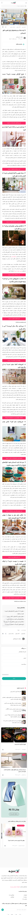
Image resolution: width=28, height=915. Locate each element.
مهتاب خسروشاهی (19, 37)
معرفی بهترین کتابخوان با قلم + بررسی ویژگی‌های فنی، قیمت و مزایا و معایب (15, 618)
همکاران (12, 897)
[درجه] (14, 3)
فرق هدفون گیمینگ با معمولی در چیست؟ (14, 624)
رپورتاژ (24, 729)
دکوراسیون (24, 27)
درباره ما (25, 897)
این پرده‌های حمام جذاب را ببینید (14, 123)
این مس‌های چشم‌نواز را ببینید (14, 169)
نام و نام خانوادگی (22, 652)
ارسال (14, 678)
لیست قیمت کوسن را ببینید (14, 318)
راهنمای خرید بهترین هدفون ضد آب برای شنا (14, 622)
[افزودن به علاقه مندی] (2, 27)
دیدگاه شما (23, 664)
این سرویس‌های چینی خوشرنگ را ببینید (14, 511)
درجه (18, 630)
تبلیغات (25, 895)
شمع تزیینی (13, 256)
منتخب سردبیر (12, 27)
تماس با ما (25, 899)
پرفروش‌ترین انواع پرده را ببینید (14, 360)
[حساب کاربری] (2, 2)
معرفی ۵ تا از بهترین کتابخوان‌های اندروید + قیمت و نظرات (14, 612)
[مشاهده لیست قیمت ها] (14, 798)
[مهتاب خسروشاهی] (24, 38)
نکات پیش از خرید (21, 825)
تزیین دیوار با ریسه (18, 271)
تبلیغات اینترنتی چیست (15, 887)
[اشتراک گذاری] (5, 27)
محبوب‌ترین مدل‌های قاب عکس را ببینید (14, 458)
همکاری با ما (11, 895)
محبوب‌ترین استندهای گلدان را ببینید (14, 222)
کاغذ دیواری (19, 27)
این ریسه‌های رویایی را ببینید (14, 275)
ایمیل (25, 658)
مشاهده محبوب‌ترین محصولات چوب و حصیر (14, 598)
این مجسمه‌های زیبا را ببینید (14, 557)
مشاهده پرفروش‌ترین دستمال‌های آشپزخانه (14, 418)
